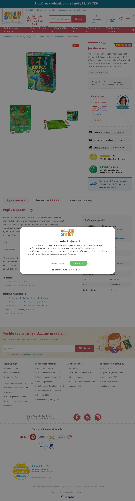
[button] (67, 269)
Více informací (33, 257)
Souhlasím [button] (79, 263)
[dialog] (67, 250)
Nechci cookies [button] (57, 263)
